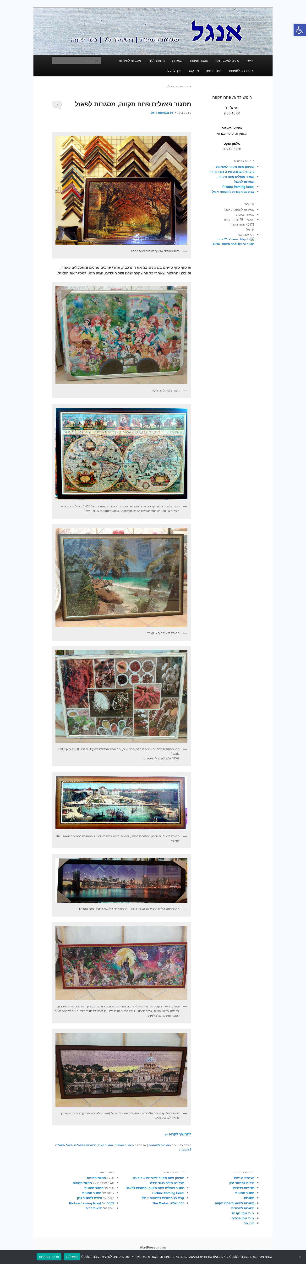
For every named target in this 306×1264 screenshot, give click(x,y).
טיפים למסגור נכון (227, 60)
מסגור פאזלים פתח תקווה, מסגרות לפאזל (133, 103)
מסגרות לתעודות (130, 60)
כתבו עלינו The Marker (168, 1203)
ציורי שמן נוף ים (243, 1213)
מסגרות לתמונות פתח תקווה (234, 1203)
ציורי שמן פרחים (243, 1218)
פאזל (69, 1145)
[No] (300, 1256)
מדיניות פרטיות (243, 1188)
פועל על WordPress (153, 1247)
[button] (300, 30)
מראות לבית (157, 60)
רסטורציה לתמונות (241, 70)
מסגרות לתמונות (160, 1145)
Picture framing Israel (238, 186)
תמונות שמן (213, 70)
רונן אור (249, 1223)
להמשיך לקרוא (177, 1133)
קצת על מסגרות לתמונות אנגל (233, 191)
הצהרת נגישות (244, 1178)
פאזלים (60, 1145)
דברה (110, 1203)
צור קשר (193, 70)
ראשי (250, 60)
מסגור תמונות (199, 60)
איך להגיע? (173, 70)
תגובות (185, 1149)
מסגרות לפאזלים (85, 1145)
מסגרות (177, 60)
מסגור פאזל (105, 1145)
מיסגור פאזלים (124, 1145)
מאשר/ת (72, 1257)
